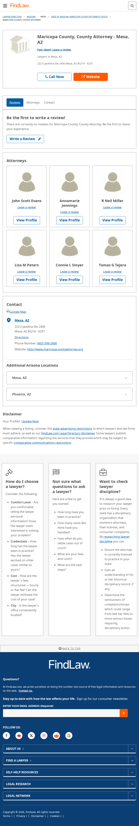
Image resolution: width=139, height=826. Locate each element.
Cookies (55, 816)
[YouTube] (18, 735)
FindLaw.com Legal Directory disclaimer (68, 433)
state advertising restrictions (72, 429)
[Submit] (124, 713)
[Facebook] (6, 735)
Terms (7, 816)
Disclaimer (38, 816)
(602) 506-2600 (47, 343)
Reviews (14, 102)
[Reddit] (56, 735)
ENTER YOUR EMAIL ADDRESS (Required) (28, 706)
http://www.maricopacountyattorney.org (55, 349)
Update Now (30, 421)
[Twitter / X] (31, 735)
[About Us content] (132, 749)
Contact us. (26, 690)
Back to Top (71, 648)
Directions (22, 337)
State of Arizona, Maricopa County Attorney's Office (79, 16)
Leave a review (26, 207)
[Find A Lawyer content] (132, 760)
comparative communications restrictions (42, 443)
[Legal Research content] (132, 784)
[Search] (132, 6)
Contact (49, 102)
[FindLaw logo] (21, 5)
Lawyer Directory (12, 16)
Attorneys (33, 102)
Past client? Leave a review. (54, 49)
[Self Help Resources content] (132, 772)
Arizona (31, 16)
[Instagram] (43, 735)
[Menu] (5, 5)
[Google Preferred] (68, 735)
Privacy (21, 816)
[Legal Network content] (132, 796)
